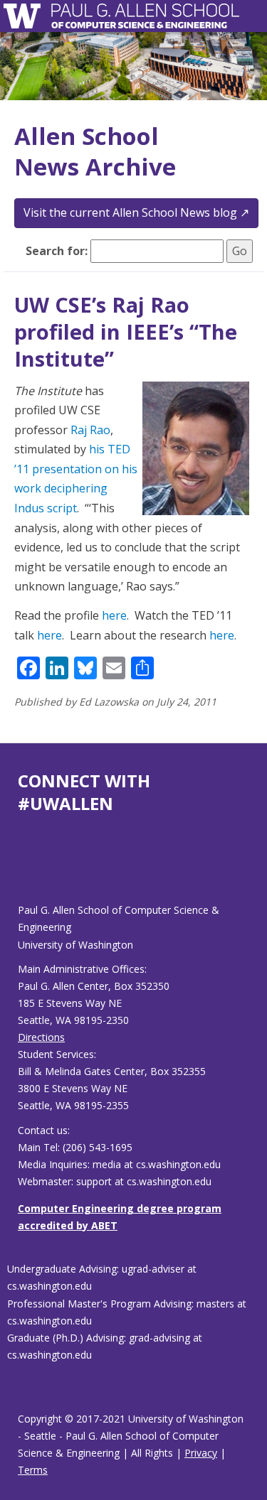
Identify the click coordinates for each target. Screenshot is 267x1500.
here (114, 615)
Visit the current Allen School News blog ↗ (136, 212)
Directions (41, 1037)
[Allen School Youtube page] (28, 869)
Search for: (57, 251)
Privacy (200, 1452)
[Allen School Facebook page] (21, 869)
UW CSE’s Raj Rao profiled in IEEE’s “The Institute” (125, 331)
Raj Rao (90, 430)
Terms (33, 1470)
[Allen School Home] (26, 16)
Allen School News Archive (95, 151)
